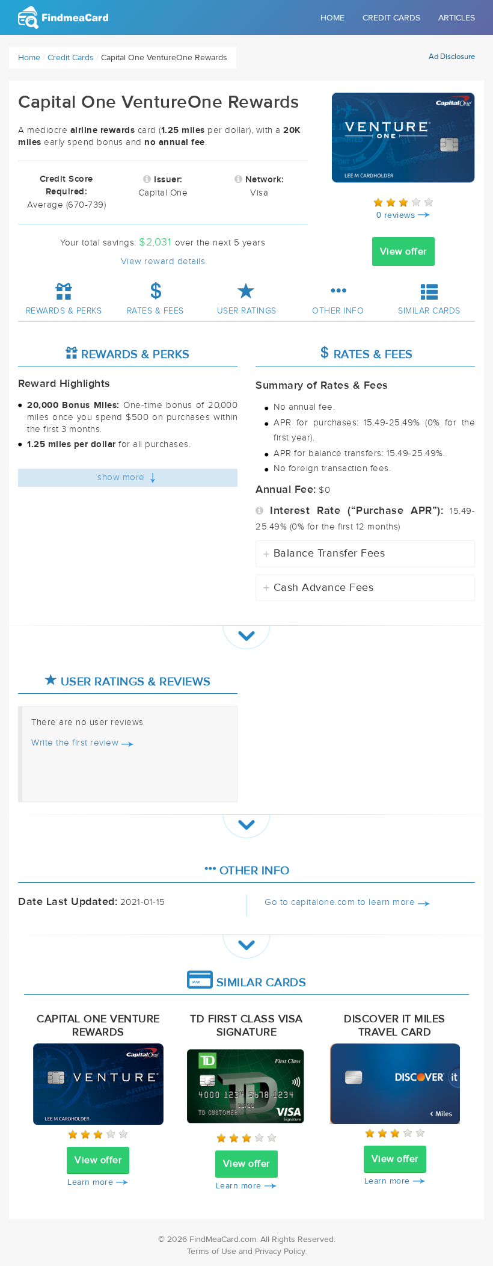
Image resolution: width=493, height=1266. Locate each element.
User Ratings (247, 311)
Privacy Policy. (281, 1251)
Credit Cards (391, 18)
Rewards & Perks (64, 311)
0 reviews (395, 215)
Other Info (338, 311)
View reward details (163, 261)
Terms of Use (211, 1251)
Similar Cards (429, 311)
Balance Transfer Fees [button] (324, 553)
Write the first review (74, 743)
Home (332, 18)
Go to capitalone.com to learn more (340, 902)
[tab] (365, 554)
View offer (403, 251)
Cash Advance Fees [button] (318, 587)
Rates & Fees (155, 311)
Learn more (90, 1182)
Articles (456, 18)
